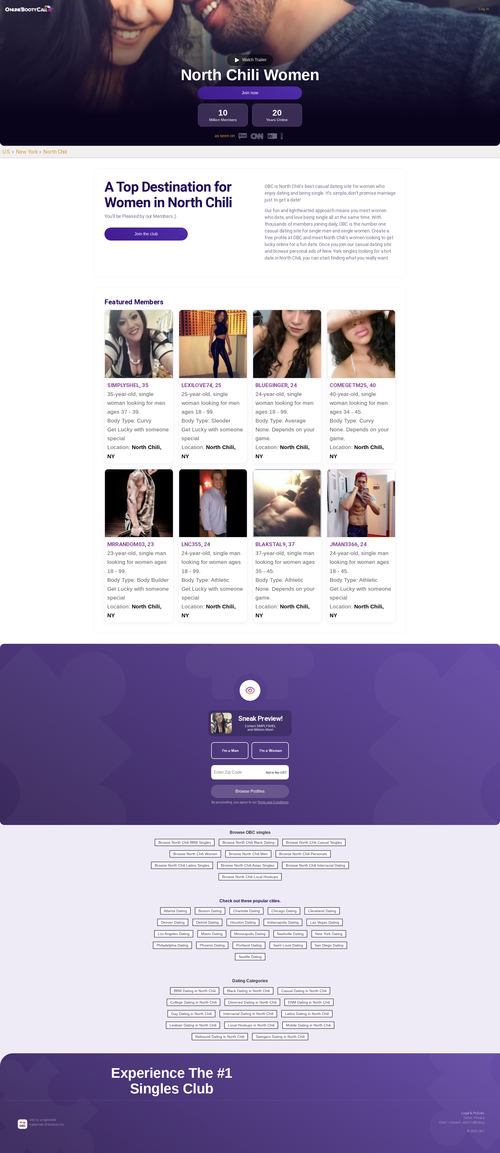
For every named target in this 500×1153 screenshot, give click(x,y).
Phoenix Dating (212, 945)
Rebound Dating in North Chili (219, 1037)
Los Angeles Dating (174, 934)
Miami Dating (212, 934)
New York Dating (328, 934)
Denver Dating (173, 922)
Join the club (146, 234)
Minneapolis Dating (250, 934)
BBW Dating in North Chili (195, 991)
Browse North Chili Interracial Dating (315, 865)
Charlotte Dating (246, 911)
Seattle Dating (250, 957)
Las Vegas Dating (324, 922)
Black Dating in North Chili (248, 991)
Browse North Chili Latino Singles (182, 865)
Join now (250, 93)
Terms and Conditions (273, 802)
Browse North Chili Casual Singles (314, 842)
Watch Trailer (253, 60)
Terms (467, 1118)
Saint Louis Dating (288, 945)
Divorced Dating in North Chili (252, 1002)
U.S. (7, 152)
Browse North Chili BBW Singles (184, 842)
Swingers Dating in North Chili (280, 1037)
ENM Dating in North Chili (309, 1002)
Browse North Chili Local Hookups (250, 877)
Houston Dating (243, 922)
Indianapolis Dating (283, 922)
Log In (484, 9)
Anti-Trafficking (473, 1122)
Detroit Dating (207, 922)
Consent (455, 1122)
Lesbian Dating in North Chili (193, 1025)
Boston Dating (210, 911)
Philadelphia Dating (172, 945)
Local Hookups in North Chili (251, 1025)
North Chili (55, 152)
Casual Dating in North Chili (304, 991)
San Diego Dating (329, 945)
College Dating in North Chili (193, 1002)
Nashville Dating (290, 934)
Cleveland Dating (322, 911)
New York (27, 152)
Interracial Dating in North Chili (248, 1014)
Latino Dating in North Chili (307, 1014)
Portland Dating (249, 945)
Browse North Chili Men (248, 854)
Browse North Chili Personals (303, 854)
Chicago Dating (284, 911)
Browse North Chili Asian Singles (247, 865)
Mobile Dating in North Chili (308, 1025)
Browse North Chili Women (195, 854)
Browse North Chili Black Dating (248, 842)
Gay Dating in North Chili (191, 1014)
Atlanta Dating (175, 911)
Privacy (479, 1118)
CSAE (443, 1122)
